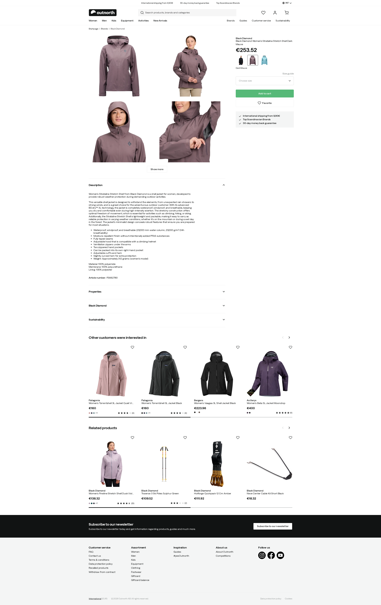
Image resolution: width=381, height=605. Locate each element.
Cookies (288, 598)
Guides (243, 20)
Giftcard (135, 575)
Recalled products (98, 567)
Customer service (261, 20)
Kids (114, 20)
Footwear (136, 571)
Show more (157, 169)
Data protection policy (100, 563)
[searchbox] (190, 12)
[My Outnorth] (275, 13)
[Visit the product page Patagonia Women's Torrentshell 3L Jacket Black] (164, 374)
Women (93, 20)
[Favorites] (263, 13)
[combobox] (187, 12)
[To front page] (103, 12)
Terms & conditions (99, 559)
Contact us (95, 555)
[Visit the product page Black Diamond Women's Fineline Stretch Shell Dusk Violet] (111, 464)
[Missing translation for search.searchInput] (141, 12)
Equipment (127, 20)
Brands (231, 20)
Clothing (135, 567)
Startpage (93, 29)
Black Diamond (118, 29)
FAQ (91, 551)
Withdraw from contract (102, 571)
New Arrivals (160, 20)
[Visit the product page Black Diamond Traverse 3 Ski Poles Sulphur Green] (164, 464)
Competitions (223, 555)
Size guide (288, 73)
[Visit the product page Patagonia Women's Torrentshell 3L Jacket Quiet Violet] (111, 374)
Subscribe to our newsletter (273, 526)
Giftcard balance (140, 580)
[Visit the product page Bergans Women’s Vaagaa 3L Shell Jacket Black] (217, 374)
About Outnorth (224, 551)
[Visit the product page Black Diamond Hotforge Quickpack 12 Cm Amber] (217, 464)
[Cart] (287, 13)
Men (104, 20)
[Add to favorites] (132, 347)
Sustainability (283, 20)
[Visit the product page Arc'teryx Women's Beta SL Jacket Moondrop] (269, 374)
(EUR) (98, 598)
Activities (143, 20)
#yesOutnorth (181, 555)
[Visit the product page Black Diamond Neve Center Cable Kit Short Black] (269, 464)
